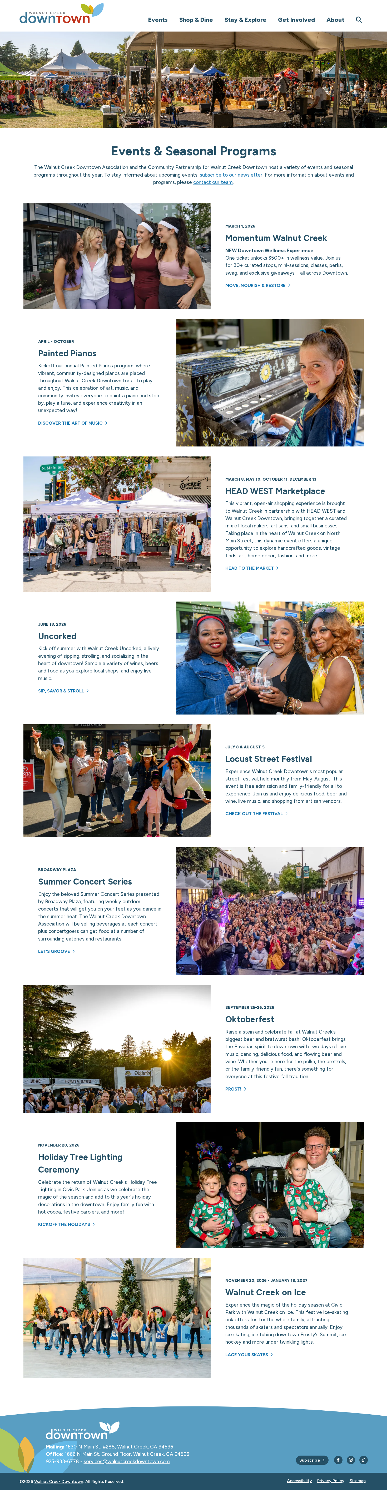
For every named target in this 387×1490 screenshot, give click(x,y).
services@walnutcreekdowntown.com (127, 1461)
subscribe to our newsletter (231, 175)
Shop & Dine (196, 19)
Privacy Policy (330, 1480)
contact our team (213, 182)
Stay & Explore (245, 19)
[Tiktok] (363, 1460)
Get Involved (296, 19)
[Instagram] (351, 1460)
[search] (359, 20)
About (335, 19)
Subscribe (309, 1460)
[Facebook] (338, 1460)
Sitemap (358, 1480)
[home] (72, 13)
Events (158, 19)
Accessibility (299, 1480)
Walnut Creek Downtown (58, 1481)
